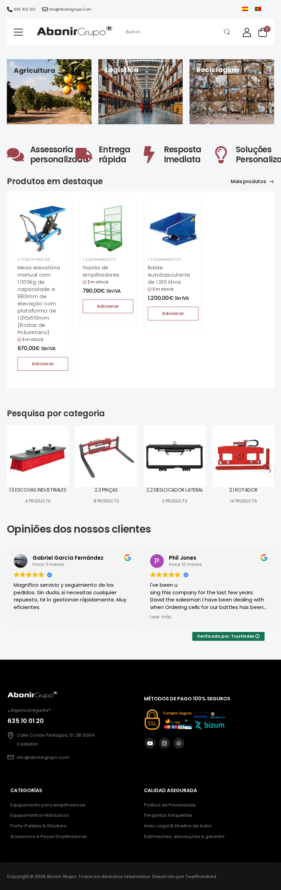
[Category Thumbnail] (38, 456)
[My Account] (247, 32)
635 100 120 (25, 9)
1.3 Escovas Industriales (37, 489)
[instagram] (164, 743)
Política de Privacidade (170, 805)
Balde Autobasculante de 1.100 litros (169, 274)
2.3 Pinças (106, 489)
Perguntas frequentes (168, 815)
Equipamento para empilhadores (47, 805)
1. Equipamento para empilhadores (117, 259)
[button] (18, 32)
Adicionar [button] (43, 364)
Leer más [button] (160, 617)
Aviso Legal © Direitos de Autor (178, 826)
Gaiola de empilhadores (101, 271)
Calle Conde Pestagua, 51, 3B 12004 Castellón (56, 739)
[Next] (270, 471)
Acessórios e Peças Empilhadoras (48, 836)
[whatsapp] (178, 743)
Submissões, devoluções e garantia (184, 836)
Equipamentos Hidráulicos (39, 815)
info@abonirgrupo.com (70, 9)
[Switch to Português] (258, 9)
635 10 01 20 (26, 720)
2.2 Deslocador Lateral (174, 489)
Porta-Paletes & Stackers (38, 826)
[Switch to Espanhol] (245, 9)
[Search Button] (227, 32)
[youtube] (150, 743)
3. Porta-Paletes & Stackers (45, 259)
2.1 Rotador (243, 489)
